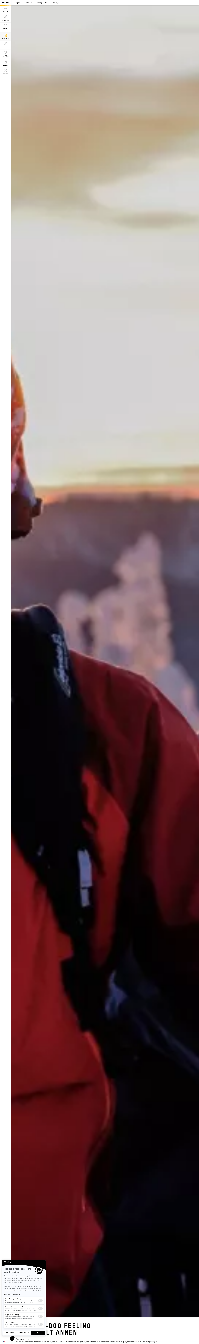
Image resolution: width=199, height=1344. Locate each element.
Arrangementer (42, 3)
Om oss (27, 3)
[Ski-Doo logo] (5, 3)
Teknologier (56, 3)
